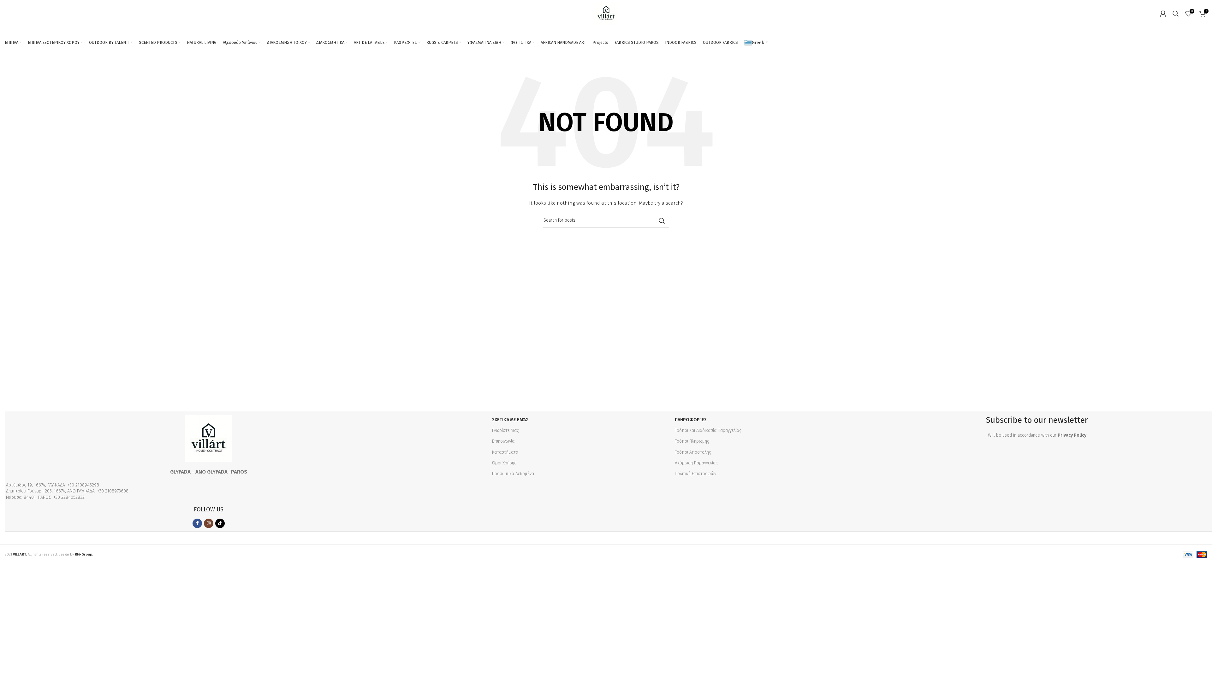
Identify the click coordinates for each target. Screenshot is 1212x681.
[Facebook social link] (197, 523)
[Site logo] (606, 13)
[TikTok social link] (220, 523)
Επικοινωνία (503, 441)
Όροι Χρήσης (504, 463)
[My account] (1163, 13)
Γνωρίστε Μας (505, 430)
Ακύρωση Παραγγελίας (696, 463)
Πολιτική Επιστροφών (695, 473)
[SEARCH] (662, 220)
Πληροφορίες (691, 419)
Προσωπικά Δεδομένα (513, 473)
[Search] (1175, 13)
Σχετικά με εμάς (510, 419)
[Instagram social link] (208, 523)
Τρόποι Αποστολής (693, 452)
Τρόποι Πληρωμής (692, 441)
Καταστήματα (505, 452)
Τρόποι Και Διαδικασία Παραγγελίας (708, 430)
